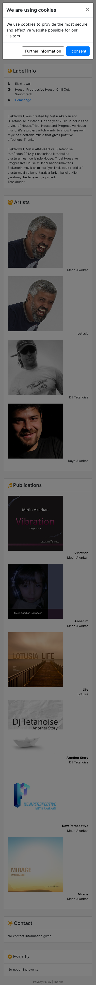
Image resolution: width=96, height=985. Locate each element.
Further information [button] (43, 51)
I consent (77, 51)
